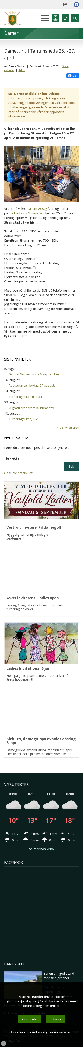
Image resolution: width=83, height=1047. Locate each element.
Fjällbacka (16, 213)
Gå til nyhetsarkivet (18, 473)
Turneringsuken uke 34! (26, 396)
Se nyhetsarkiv (69, 427)
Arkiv (22, 70)
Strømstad (36, 213)
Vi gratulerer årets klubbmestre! (32, 408)
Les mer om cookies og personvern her (41, 1032)
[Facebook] (76, 4)
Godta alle (29, 1019)
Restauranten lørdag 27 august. (32, 385)
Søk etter (13, 458)
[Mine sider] (66, 4)
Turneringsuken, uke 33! (26, 419)
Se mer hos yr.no (41, 849)
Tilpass (56, 1019)
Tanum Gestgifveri (40, 208)
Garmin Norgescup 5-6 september (34, 374)
